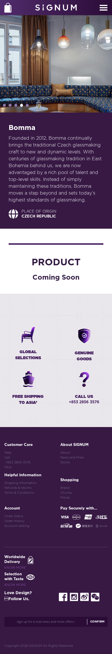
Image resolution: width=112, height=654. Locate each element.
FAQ (7, 467)
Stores (65, 462)
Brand (64, 487)
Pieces (65, 497)
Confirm (97, 621)
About (65, 452)
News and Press (72, 457)
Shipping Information (20, 483)
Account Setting (16, 525)
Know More (15, 567)
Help (7, 452)
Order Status (13, 516)
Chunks (66, 492)
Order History (14, 521)
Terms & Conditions (19, 492)
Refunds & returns (18, 487)
